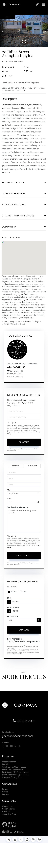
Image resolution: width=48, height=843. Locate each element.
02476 (6, 324)
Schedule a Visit (32, 466)
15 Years (23, 591)
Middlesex (26, 321)
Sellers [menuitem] (5, 791)
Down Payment (13, 607)
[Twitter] (15, 746)
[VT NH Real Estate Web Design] (24, 825)
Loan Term (12, 587)
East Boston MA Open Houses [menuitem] (15, 772)
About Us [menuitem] (6, 811)
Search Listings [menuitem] (8, 808)
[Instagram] (19, 746)
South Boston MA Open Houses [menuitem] (15, 774)
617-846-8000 (16, 367)
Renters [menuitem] (5, 794)
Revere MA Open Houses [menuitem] (13, 769)
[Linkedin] (7, 746)
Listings (12, 321)
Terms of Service (13, 564)
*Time (9, 498)
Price (9, 598)
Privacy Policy (36, 563)
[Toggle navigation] (43, 4)
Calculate (24, 630)
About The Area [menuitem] (9, 814)
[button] (3, 31)
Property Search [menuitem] (9, 761)
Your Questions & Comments (17, 507)
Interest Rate (12, 616)
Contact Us (10, 376)
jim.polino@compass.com (17, 736)
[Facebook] (3, 746)
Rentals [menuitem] (5, 764)
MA (19, 321)
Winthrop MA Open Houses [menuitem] (14, 767)
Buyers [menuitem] (5, 789)
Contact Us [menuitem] (7, 806)
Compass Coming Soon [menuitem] (12, 777)
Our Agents (19, 376)
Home (4, 321)
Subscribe (24, 442)
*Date (9, 490)
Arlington (37, 321)
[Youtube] (11, 746)
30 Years (13, 591)
